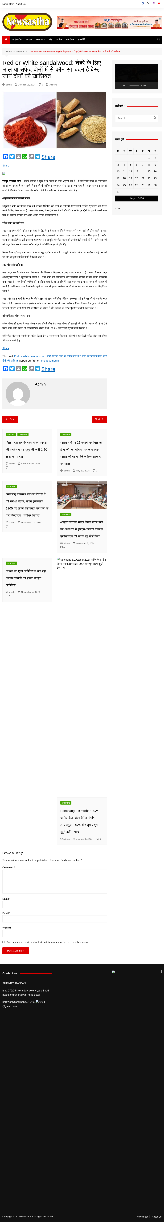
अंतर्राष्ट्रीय (16, 39)
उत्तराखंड (10, 434)
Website (6, 927)
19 (130, 178)
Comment (8, 867)
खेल (51, 39)
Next (97, 419)
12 (130, 171)
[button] (136, 76)
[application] (136, 76)
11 (124, 171)
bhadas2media (50, 360)
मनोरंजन (70, 39)
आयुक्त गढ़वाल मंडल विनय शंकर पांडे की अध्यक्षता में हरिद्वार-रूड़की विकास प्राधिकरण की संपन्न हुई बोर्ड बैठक (81, 529)
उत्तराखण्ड (40, 39)
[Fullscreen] (154, 85)
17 (118, 178)
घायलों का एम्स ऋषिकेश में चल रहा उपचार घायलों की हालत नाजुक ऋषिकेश (26, 578)
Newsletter (8, 4)
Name (6, 898)
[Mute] (149, 85)
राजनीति (81, 39)
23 (155, 178)
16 (155, 171)
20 (136, 178)
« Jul (117, 208)
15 (149, 171)
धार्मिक (59, 39)
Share (48, 157)
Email (6, 913)
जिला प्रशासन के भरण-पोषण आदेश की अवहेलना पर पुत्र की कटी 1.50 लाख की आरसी (26, 449)
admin (8, 84)
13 (136, 171)
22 (149, 178)
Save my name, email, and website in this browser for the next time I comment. (47, 942)
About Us (21, 4)
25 (124, 185)
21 (142, 178)
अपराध (28, 39)
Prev (11, 419)
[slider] (134, 85)
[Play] (119, 85)
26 (130, 185)
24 (118, 185)
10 (118, 171)
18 (124, 178)
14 (142, 171)
